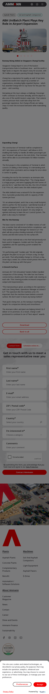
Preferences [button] (22, 684)
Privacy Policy (8, 691)
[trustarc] (42, 691)
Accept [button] (40, 684)
